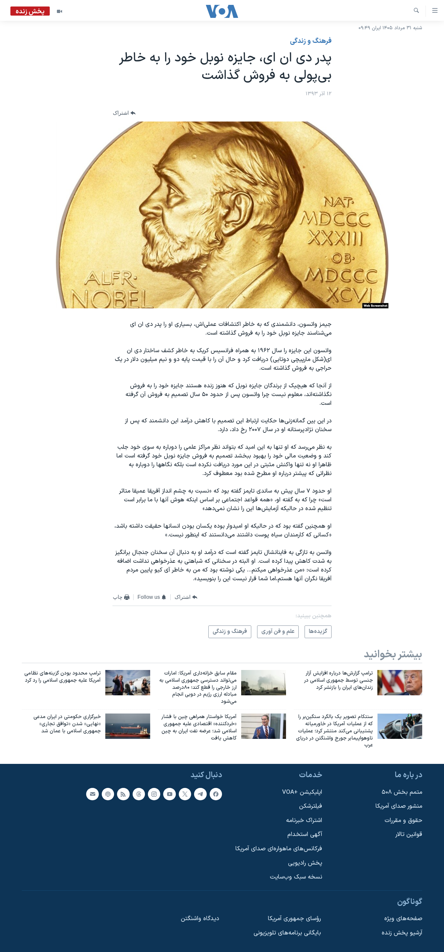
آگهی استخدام (304, 834)
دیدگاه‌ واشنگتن (200, 919)
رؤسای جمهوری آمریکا (294, 919)
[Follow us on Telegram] (200, 794)
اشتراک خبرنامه (304, 820)
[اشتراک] (92, 794)
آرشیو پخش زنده (402, 933)
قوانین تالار (408, 834)
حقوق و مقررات (403, 820)
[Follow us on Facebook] (216, 794)
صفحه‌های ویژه (403, 919)
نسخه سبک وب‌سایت (296, 877)
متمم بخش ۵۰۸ (402, 792)
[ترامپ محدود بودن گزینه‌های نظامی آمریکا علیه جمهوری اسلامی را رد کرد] (127, 682)
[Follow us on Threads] (139, 794)
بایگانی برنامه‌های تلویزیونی (287, 933)
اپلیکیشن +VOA (302, 792)
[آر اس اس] (123, 794)
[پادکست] (108, 794)
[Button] (124, 113)
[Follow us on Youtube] (169, 794)
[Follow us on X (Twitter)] (185, 794)
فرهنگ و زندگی (311, 41)
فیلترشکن (310, 806)
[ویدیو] (59, 11)
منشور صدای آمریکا (398, 806)
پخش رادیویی (305, 863)
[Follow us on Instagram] (154, 794)
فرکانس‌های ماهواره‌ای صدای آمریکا (278, 848)
